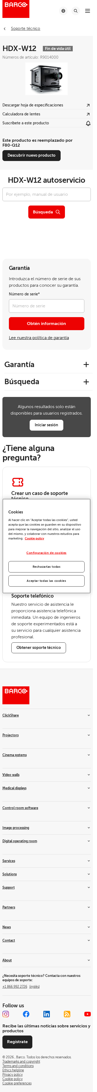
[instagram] (5, 1014)
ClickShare (10, 715)
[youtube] (87, 1014)
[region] (46, 546)
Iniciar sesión (46, 425)
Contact (8, 940)
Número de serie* (24, 294)
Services (8, 861)
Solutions (9, 874)
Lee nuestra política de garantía (39, 337)
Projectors (10, 735)
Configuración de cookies (46, 553)
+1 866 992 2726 (21, 987)
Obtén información (46, 323)
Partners (8, 907)
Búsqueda (43, 212)
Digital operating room (19, 841)
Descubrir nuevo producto (32, 155)
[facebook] (26, 1014)
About (7, 960)
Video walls (10, 775)
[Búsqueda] (75, 11)
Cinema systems (14, 755)
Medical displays (14, 788)
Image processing (15, 828)
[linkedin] (46, 1014)
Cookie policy (34, 538)
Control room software (20, 808)
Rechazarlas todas (47, 566)
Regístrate (17, 1041)
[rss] (67, 1014)
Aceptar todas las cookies (46, 580)
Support (8, 887)
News (6, 927)
